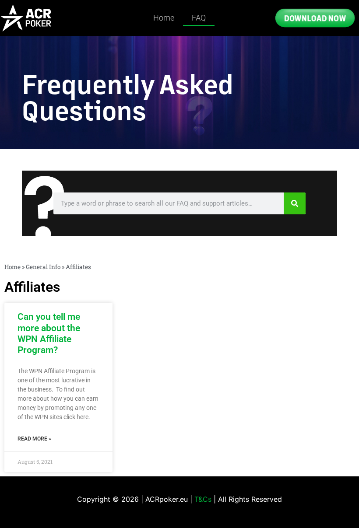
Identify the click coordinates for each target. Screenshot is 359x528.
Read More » (34, 439)
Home (163, 17)
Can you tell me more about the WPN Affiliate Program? (49, 333)
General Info (43, 267)
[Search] (295, 203)
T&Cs (202, 499)
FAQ (199, 17)
